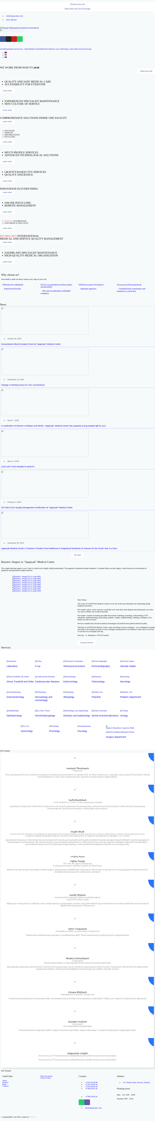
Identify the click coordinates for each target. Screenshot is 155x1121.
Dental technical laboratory (105, 715)
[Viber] (87, 1102)
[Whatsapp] (20, 39)
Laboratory (12, 666)
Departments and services (14, 49)
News (47, 49)
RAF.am (33, 1117)
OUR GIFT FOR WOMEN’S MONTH (17, 467)
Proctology (54, 731)
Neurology (125, 681)
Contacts (5, 1086)
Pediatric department (130, 697)
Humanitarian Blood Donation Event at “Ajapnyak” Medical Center (31, 344)
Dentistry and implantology (76, 715)
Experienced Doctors (12, 289)
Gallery (26, 49)
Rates (43, 49)
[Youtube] (14, 39)
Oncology (82, 731)
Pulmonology (98, 681)
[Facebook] (3, 39)
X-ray (37, 666)
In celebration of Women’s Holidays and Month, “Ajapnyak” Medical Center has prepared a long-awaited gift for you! (53, 426)
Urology (124, 715)
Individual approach (88, 289)
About (2, 49)
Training (66, 49)
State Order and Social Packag (80, 49)
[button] (77, 4)
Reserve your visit (56, 49)
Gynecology (27, 731)
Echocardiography (101, 666)
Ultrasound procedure (74, 666)
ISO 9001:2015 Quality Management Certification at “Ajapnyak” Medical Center (37, 507)
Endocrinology (70, 681)
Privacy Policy (46, 1078)
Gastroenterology (15, 697)
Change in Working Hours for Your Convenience (23, 385)
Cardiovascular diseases (47, 681)
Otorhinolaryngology (45, 715)
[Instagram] (8, 39)
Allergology (68, 697)
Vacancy (5, 1082)
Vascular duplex (128, 666)
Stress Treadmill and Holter (20, 681)
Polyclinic (96, 697)
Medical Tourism (35, 49)
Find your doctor (47, 1076)
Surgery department (116, 737)
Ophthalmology (14, 715)
